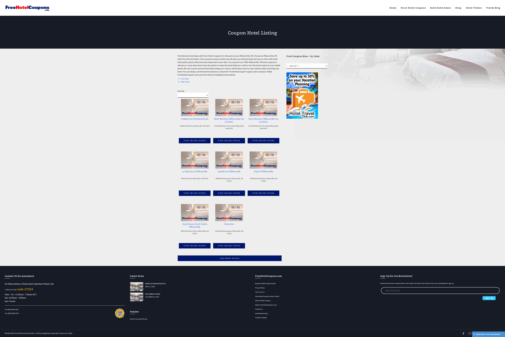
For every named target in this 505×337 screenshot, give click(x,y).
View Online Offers (195, 141)
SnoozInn (229, 223)
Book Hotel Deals (440, 8)
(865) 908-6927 (13, 313)
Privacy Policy (260, 288)
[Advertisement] (302, 168)
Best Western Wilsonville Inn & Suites (229, 120)
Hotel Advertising (261, 313)
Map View (185, 82)
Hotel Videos (474, 8)
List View (185, 79)
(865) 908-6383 (13, 309)
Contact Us (259, 309)
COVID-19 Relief (261, 318)
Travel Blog (493, 8)
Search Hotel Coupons (263, 301)
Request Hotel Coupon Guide (265, 283)
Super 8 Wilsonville (263, 171)
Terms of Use (260, 292)
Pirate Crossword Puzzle (138, 319)
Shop (458, 8)
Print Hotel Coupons (413, 8)
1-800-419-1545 (10, 290)
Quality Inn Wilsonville (229, 171)
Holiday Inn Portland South (194, 118)
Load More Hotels (230, 258)
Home (393, 8)
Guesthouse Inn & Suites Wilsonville (194, 225)
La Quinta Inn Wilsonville (194, 171)
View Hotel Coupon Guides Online (267, 296)
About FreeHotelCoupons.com (266, 305)
